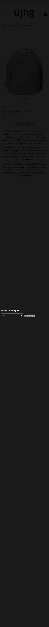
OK (30, 315)
